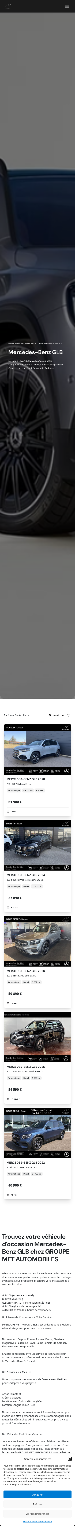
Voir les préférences (37, 1513)
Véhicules (20, 343)
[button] (70, 1459)
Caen (11, 368)
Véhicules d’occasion (34, 343)
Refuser (37, 1504)
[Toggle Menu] (67, 6)
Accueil (11, 343)
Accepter (37, 1494)
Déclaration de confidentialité (37, 1521)
